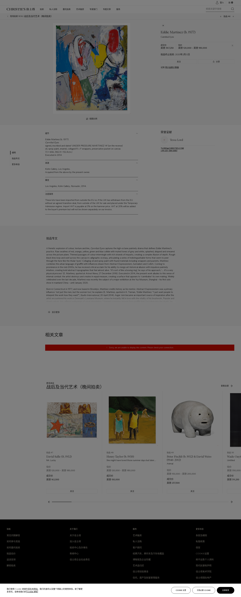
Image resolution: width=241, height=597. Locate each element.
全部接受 (225, 590)
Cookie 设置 (181, 590)
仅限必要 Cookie (204, 590)
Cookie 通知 (32, 591)
